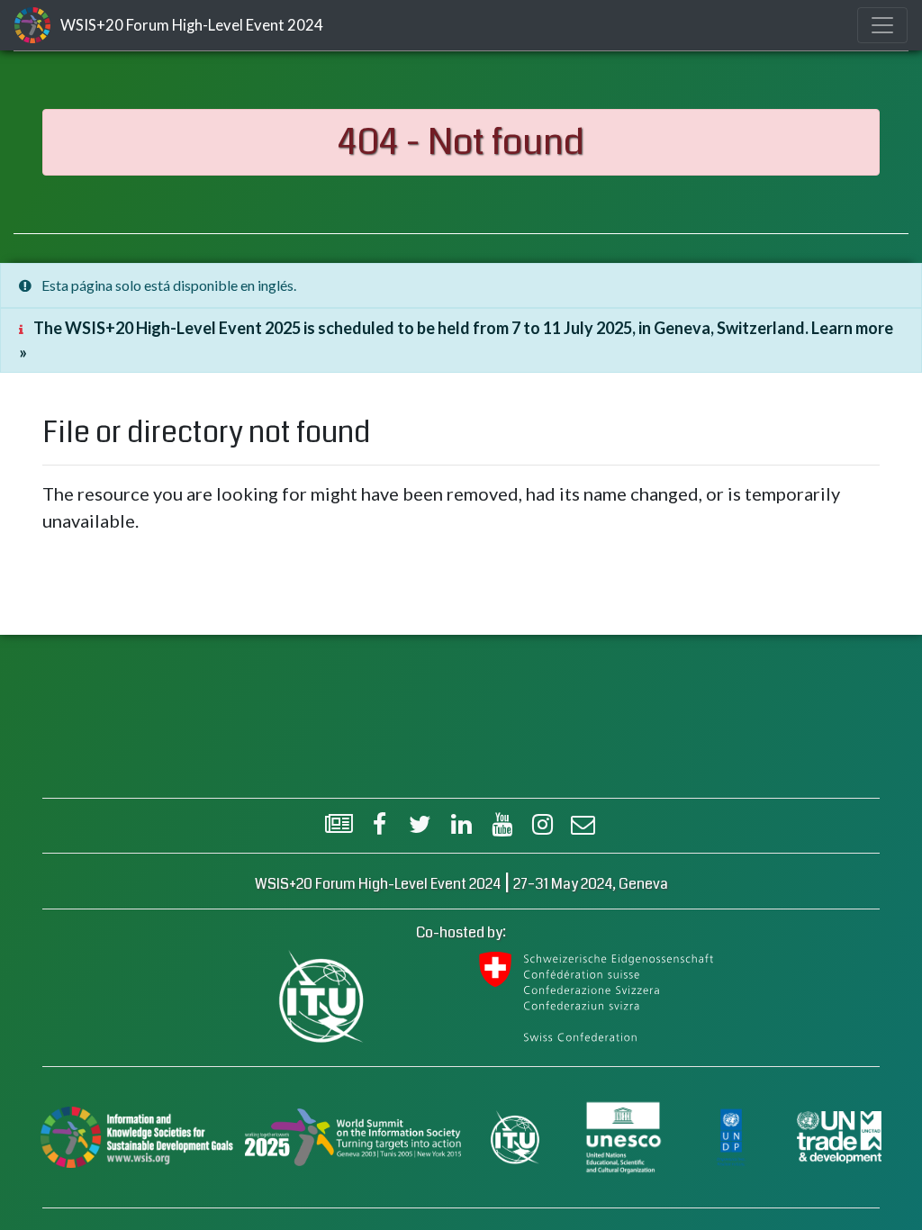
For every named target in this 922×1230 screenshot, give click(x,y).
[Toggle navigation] (882, 25)
